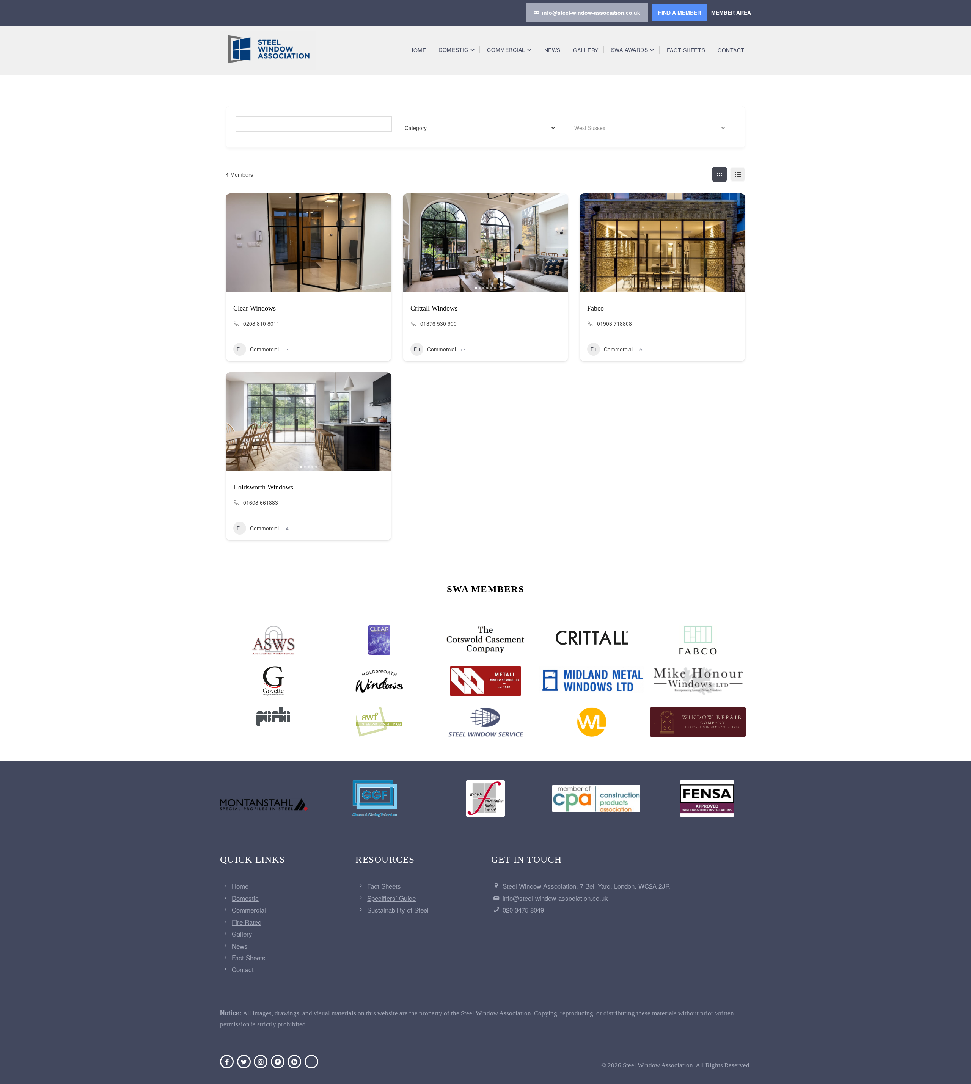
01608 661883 (260, 502)
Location (585, 128)
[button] (412, 242)
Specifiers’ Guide (391, 898)
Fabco (595, 308)
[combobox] (480, 127)
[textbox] (416, 127)
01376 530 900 (438, 323)
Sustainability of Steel (398, 910)
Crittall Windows (433, 308)
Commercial (264, 349)
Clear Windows (254, 308)
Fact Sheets (249, 957)
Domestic (245, 898)
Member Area (731, 12)
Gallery (242, 933)
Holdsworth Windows (263, 487)
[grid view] (719, 174)
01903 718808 (614, 323)
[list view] (737, 174)
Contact (243, 969)
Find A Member (679, 12)
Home (240, 886)
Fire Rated (246, 922)
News (240, 946)
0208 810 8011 (261, 323)
